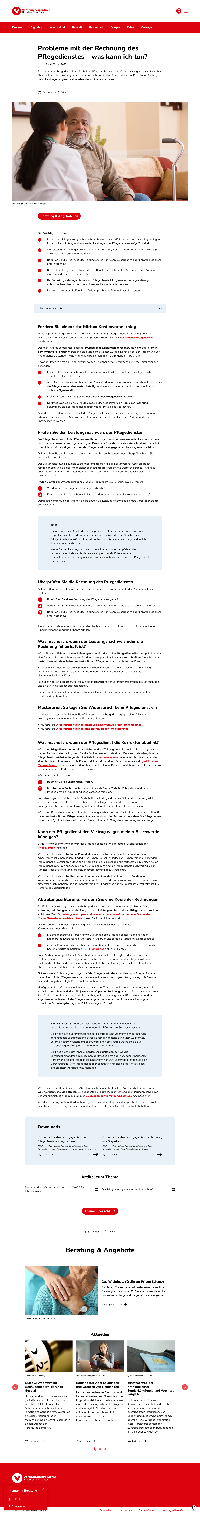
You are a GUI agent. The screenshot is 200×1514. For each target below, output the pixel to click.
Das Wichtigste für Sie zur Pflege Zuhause (133, 1282)
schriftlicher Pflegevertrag (136, 337)
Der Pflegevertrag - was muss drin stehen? (127, 1189)
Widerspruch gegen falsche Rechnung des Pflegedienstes (92, 728)
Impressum (126, 1510)
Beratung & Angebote (56, 216)
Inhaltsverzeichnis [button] (50, 308)
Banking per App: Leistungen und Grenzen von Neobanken (97, 1385)
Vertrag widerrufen (173, 1510)
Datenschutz (106, 1510)
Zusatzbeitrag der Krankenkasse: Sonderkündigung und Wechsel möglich (150, 1388)
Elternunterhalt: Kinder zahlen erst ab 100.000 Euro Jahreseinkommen (55, 1189)
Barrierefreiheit (147, 1510)
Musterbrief (97, 949)
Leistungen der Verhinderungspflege (109, 1096)
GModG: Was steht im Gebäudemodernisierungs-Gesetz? (44, 1387)
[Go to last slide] (15, 1387)
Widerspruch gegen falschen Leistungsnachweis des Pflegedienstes (98, 724)
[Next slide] (185, 1387)
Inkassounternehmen (106, 757)
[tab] (95, 1449)
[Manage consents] (193, 1507)
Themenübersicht (97, 1211)
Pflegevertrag (46, 847)
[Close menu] (44, 1488)
